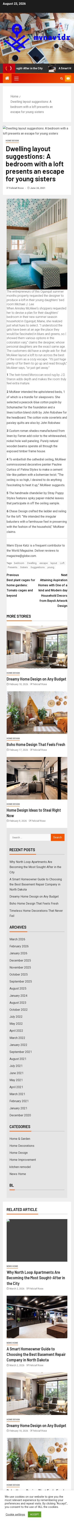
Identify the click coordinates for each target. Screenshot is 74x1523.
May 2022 (16, 1023)
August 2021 (17, 1059)
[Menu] (16, 78)
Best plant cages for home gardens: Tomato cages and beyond (21, 585)
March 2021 (17, 1094)
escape (43, 563)
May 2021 (16, 1080)
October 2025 (18, 974)
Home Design (12, 141)
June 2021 (16, 1073)
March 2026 (17, 939)
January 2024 (18, 995)
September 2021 (20, 1052)
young (50, 567)
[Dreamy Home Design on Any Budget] (37, 647)
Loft (62, 563)
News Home (17, 1174)
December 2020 (20, 1115)
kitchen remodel (20, 1167)
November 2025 (20, 967)
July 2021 (16, 1066)
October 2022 (18, 1009)
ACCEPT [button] (34, 1514)
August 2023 (17, 1002)
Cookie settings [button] (15, 1514)
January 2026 (18, 953)
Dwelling (32, 563)
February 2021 (19, 1101)
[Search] (61, 78)
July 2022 (16, 1016)
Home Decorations (21, 1146)
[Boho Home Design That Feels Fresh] (37, 712)
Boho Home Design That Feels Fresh (36, 744)
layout (53, 563)
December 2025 (20, 960)
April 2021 (16, 1087)
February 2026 (19, 946)
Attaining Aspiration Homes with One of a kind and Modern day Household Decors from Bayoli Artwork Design (52, 590)
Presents (12, 567)
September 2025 (20, 981)
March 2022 (17, 1038)
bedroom (19, 563)
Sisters (24, 567)
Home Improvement (22, 1160)
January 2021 (18, 1108)
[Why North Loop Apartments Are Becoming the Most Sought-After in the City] (37, 1240)
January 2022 (18, 1045)
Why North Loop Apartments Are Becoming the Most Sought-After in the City (35, 867)
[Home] (7, 78)
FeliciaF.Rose (16, 188)
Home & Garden (19, 1139)
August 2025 (17, 988)
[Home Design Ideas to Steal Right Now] (37, 778)
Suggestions (38, 567)
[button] (16, 78)
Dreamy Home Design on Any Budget (36, 678)
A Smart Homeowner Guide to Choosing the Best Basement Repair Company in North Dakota (35, 884)
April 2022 (16, 1030)
